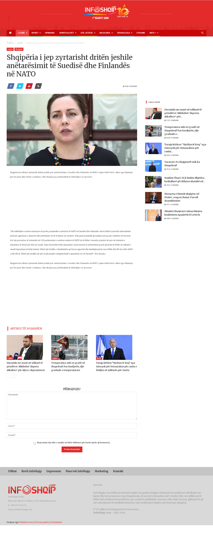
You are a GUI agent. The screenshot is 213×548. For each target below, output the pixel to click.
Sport (26, 33)
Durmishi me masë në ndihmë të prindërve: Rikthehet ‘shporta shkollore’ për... (184, 113)
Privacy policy (42, 520)
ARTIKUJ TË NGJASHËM (22, 328)
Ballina (9, 43)
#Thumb (107, 33)
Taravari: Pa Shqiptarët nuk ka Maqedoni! (185, 159)
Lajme (16, 33)
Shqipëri (18, 49)
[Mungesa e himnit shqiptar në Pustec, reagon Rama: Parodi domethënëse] (153, 195)
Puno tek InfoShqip (70, 469)
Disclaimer (56, 520)
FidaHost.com (26, 520)
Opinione (37, 33)
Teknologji (95, 33)
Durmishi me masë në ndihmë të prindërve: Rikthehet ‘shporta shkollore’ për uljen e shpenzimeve (27, 365)
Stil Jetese (66, 33)
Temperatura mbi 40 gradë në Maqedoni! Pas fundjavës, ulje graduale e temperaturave (71, 365)
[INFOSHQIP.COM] (106, 13)
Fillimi (11, 469)
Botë (99, 357)
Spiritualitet (50, 33)
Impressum (48, 469)
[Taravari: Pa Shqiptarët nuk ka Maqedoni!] (153, 163)
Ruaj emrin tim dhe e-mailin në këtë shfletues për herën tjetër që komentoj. (73, 441)
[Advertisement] (72, 206)
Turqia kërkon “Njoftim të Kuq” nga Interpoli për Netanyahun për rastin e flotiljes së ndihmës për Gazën (114, 365)
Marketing (92, 469)
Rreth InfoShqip (29, 469)
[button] (202, 33)
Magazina (80, 33)
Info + (116, 33)
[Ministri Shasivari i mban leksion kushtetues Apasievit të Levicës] (153, 211)
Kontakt (107, 469)
